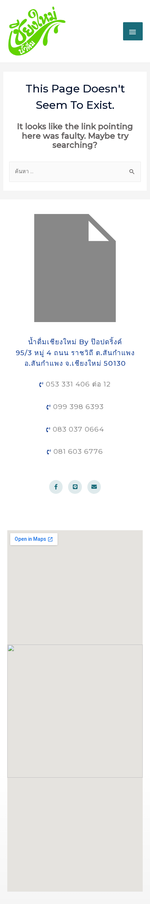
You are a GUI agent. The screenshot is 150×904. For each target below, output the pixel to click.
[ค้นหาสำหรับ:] (75, 171)
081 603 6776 (77, 451)
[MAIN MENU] (133, 31)
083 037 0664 (77, 429)
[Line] (75, 487)
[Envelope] (94, 487)
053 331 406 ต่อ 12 (77, 384)
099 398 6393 (77, 407)
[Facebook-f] (56, 487)
